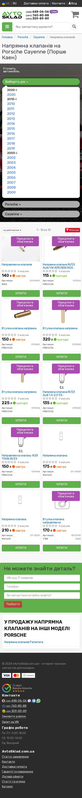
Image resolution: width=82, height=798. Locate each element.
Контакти (58, 3)
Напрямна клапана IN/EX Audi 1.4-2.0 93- (59, 393)
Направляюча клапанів (17, 264)
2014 (11, 124)
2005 (11, 172)
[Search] (74, 27)
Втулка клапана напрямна (19, 328)
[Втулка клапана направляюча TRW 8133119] (62, 503)
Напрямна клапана (55, 455)
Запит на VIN (10, 722)
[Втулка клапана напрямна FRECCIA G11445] (21, 312)
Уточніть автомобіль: (11, 70)
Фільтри (74, 230)
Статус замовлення (15, 756)
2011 (10, 109)
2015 (11, 129)
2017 (11, 138)
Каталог (7, 786)
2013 (11, 119)
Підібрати (13, 604)
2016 (11, 134)
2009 (11, 192)
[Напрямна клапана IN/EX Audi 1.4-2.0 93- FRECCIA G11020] (62, 376)
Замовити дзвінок (14, 716)
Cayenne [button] (12, 214)
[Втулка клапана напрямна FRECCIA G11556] (21, 376)
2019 (11, 148)
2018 (11, 143)
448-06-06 (38, 12)
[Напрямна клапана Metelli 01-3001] (21, 503)
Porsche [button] (12, 204)
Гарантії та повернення (17, 771)
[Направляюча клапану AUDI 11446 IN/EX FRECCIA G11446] (21, 439)
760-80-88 (37, 15)
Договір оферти (12, 776)
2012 (11, 114)
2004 (11, 167)
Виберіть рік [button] (15, 82)
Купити (21, 293)
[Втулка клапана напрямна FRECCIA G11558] (62, 312)
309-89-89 (37, 18)
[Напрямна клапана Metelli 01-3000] (62, 439)
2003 (11, 163)
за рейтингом (11, 230)
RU (15, 3)
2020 (11, 95)
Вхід (74, 3)
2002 (11, 158)
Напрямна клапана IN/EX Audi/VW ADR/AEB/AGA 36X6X (59, 266)
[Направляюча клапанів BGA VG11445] (21, 248)
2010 (11, 104)
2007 (11, 182)
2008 (11, 187)
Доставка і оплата (36, 3)
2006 (11, 177)
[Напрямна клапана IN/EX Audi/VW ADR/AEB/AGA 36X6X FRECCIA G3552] (62, 248)
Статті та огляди (13, 781)
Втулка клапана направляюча (53, 521)
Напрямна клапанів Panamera (23, 642)
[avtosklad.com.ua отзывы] (17, 688)
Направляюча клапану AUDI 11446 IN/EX (20, 457)
